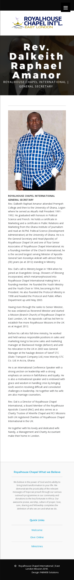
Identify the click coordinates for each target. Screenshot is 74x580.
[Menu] (65, 7)
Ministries (37, 546)
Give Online (37, 537)
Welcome (37, 530)
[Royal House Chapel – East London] (37, 23)
